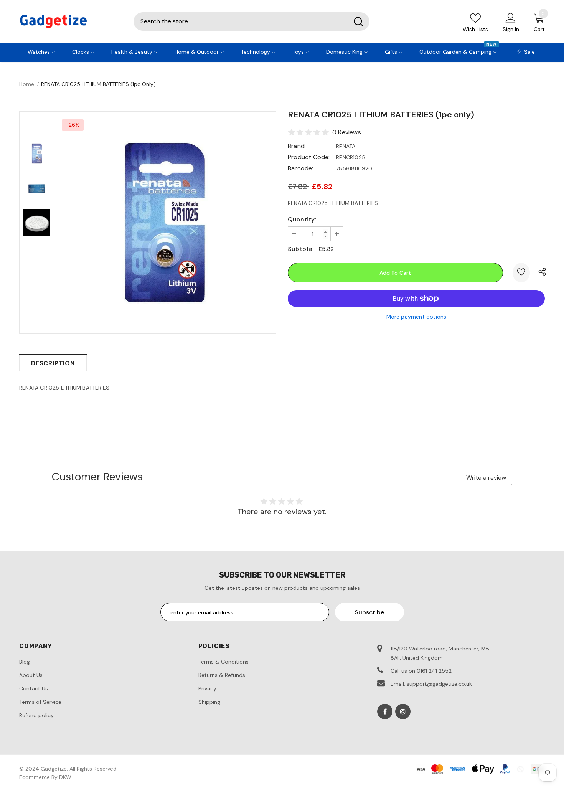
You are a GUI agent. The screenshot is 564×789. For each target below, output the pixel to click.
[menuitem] (41, 51)
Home (26, 84)
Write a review (486, 478)
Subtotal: (301, 249)
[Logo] (70, 21)
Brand (296, 146)
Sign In (511, 29)
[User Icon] (510, 17)
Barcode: (300, 168)
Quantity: (302, 219)
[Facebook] (384, 711)
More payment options (416, 316)
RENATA (345, 146)
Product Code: (309, 157)
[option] (165, 223)
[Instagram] (403, 711)
